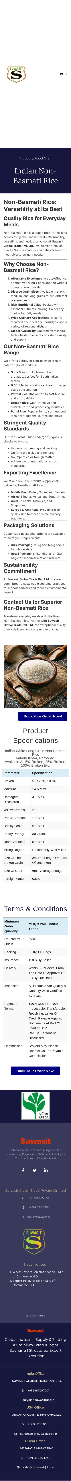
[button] (45, 74)
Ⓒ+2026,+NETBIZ (35, 1315)
